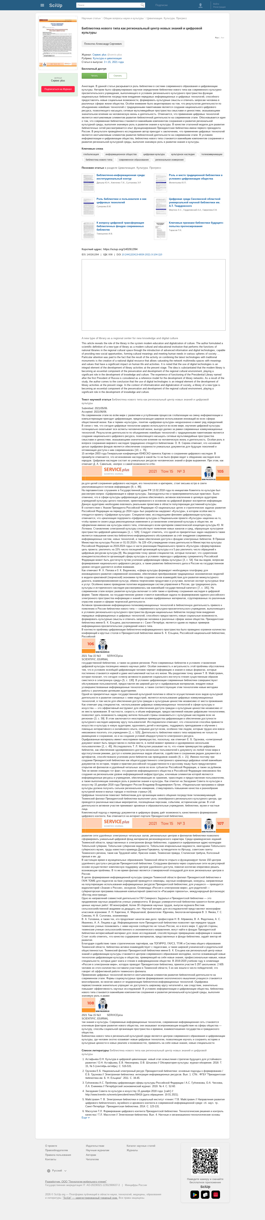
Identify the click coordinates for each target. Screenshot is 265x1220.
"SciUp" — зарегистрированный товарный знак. (90, 1197)
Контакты (50, 1159)
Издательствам (95, 1145)
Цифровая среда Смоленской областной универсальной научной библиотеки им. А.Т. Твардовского (194, 202)
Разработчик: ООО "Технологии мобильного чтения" (76, 1181)
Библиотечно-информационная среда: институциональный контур (121, 177)
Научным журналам (97, 1150)
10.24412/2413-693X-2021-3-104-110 (142, 254)
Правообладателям (56, 1150)
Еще (84, 1117)
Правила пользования (58, 1154)
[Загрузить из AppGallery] (215, 1194)
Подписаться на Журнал (58, 89)
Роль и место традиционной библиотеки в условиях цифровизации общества (196, 177)
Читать (94, 75)
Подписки (161, 5)
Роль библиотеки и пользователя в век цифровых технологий (121, 200)
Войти (216, 4)
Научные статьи (91, 18)
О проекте (51, 1145)
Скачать (118, 75)
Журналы (132, 1150)
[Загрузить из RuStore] (205, 1194)
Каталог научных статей (141, 1145)
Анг (222, 38)
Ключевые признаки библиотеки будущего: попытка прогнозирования (196, 224)
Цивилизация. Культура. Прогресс (167, 18)
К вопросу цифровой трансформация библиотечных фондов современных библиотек (120, 226)
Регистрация (219, 7)
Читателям (92, 1159)
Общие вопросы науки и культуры (124, 18)
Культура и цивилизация (107, 58)
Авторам (91, 1154)
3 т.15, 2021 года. (114, 62)
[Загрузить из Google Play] (194, 1194)
